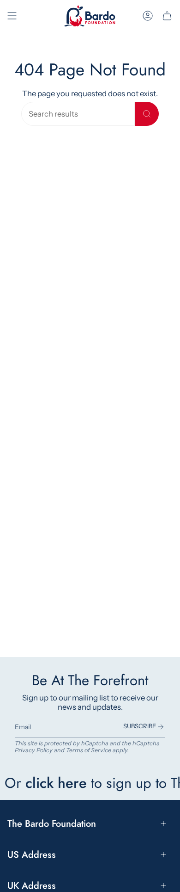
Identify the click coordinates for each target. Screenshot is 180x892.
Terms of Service (88, 750)
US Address (31, 854)
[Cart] (167, 16)
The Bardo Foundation (51, 823)
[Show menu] (12, 16)
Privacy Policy (34, 750)
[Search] (147, 114)
